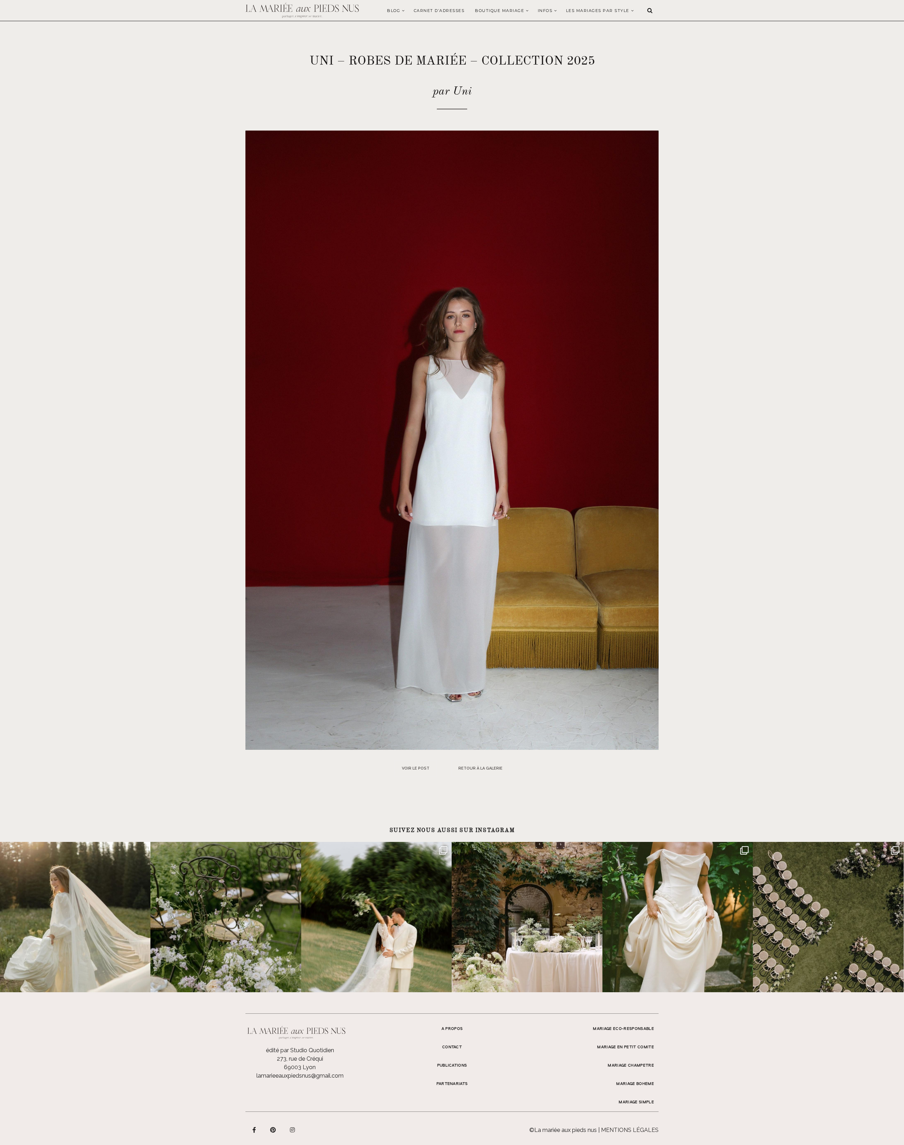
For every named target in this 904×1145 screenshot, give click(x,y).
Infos (545, 10)
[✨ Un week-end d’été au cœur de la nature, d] (376, 917)
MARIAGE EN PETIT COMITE (625, 1047)
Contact (452, 1047)
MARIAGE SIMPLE (636, 1102)
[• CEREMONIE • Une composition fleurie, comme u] (225, 917)
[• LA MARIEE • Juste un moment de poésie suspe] (75, 917)
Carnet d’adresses (439, 10)
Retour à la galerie (480, 768)
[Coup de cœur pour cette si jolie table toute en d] (527, 917)
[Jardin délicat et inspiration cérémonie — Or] (828, 917)
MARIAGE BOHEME (635, 1083)
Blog (393, 10)
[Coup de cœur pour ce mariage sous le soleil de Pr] (677, 917)
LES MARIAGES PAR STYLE (597, 10)
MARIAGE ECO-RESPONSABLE (623, 1028)
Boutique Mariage (499, 10)
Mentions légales (630, 1130)
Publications (452, 1065)
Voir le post (415, 768)
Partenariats (452, 1083)
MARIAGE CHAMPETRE (631, 1065)
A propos (452, 1028)
